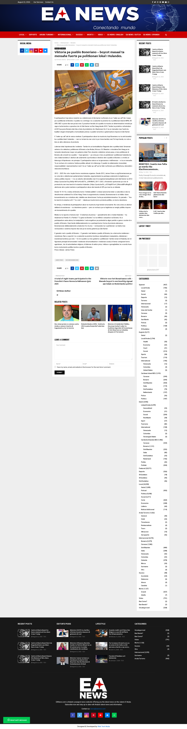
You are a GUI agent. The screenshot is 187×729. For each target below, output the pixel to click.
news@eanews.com (98, 709)
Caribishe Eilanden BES (149, 440)
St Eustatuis (143, 475)
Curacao (146, 376)
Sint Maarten (147, 383)
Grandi (143, 592)
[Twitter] (79, 715)
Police (143, 395)
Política (144, 326)
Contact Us (49, 2)
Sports (143, 354)
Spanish (142, 285)
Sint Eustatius (148, 389)
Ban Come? (143, 601)
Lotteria (144, 506)
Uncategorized (144, 608)
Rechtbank (147, 418)
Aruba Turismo (46, 35)
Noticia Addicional (147, 509)
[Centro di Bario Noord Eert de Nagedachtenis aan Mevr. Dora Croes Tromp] (145, 69)
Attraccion (144, 532)
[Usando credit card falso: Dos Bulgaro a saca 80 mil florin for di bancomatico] (101, 633)
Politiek (143, 465)
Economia (144, 503)
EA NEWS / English (115, 35)
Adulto (143, 595)
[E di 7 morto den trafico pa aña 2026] (160, 204)
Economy (146, 345)
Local (22, 35)
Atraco (143, 582)
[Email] (107, 715)
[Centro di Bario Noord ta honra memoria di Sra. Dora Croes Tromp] (145, 52)
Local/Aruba (145, 288)
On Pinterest (145, 238)
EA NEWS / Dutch (133, 35)
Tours (143, 528)
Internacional (64, 35)
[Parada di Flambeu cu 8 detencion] (101, 659)
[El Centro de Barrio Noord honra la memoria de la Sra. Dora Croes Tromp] (145, 105)
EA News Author (61, 59)
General (144, 516)
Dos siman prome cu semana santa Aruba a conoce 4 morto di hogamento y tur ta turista (67, 326)
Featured (63, 48)
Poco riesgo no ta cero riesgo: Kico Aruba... (145, 194)
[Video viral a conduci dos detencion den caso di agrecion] (145, 204)
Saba (145, 386)
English (141, 332)
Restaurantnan (146, 525)
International (145, 361)
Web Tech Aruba (104, 726)
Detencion (144, 579)
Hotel (143, 519)
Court (145, 348)
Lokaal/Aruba (146, 405)
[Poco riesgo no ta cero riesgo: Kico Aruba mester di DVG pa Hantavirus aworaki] (145, 186)
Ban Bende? (143, 604)
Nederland (147, 459)
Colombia (146, 367)
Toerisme (144, 424)
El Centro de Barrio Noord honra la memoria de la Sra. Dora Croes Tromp (158, 105)
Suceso (79, 35)
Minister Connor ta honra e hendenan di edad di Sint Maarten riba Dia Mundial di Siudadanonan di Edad (80, 661)
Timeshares (145, 522)
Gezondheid (147, 408)
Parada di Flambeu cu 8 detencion (117, 657)
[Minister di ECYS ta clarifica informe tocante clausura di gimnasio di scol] (145, 122)
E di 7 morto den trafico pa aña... (159, 212)
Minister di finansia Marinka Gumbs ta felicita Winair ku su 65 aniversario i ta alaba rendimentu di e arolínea (80, 646)
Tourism (144, 357)
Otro (142, 570)
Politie (143, 462)
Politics (144, 399)
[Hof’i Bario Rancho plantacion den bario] (160, 186)
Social (143, 294)
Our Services (38, 2)
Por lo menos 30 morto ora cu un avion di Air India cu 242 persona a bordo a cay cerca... (119, 645)
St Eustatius (145, 329)
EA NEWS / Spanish (151, 35)
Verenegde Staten (149, 437)
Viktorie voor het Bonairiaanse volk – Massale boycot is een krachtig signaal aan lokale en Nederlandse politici (115, 281)
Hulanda (144, 560)
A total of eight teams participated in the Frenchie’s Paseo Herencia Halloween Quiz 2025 (73, 281)
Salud (143, 291)
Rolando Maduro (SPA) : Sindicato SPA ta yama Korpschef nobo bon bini (93, 326)
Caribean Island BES (148, 373)
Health (145, 342)
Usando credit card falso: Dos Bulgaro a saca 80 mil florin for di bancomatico (119, 632)
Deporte (33, 35)
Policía (143, 323)
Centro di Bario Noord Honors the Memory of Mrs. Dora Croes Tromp (159, 88)
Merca (143, 563)
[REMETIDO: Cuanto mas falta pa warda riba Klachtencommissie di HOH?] (153, 152)
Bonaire (57, 48)
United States (148, 370)
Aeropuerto (145, 535)
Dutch (141, 402)
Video (100, 35)
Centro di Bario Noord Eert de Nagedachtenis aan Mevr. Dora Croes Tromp (159, 70)
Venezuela (145, 307)
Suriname (144, 566)
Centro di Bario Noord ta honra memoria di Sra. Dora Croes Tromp (159, 52)
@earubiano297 (153, 270)
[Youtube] (100, 715)
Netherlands (147, 392)
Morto (90, 35)
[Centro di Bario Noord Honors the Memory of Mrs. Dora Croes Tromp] (145, 88)
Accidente (144, 576)
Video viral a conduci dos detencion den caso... (144, 214)
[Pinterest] (93, 715)
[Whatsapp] (114, 715)
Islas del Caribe (146, 310)
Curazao (144, 313)
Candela (144, 585)
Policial (144, 490)
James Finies (59, 260)
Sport (143, 421)
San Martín (145, 319)
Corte (143, 500)
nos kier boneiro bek (72, 260)
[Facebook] (72, 715)
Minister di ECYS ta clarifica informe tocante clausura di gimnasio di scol (159, 122)
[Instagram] (86, 715)
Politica (144, 494)
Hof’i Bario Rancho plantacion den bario (160, 194)
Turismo (144, 300)
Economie (147, 411)
